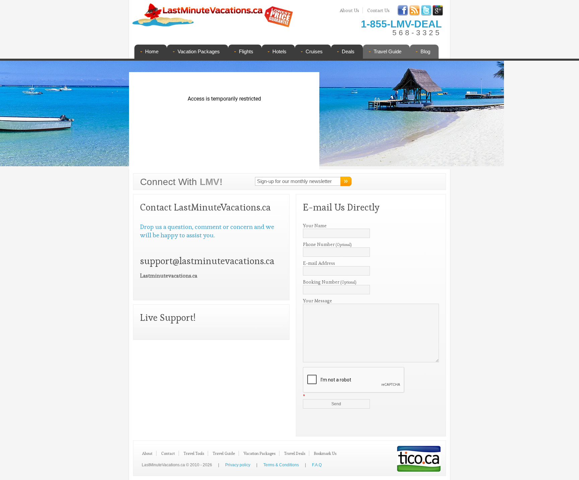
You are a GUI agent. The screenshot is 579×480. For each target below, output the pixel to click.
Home (151, 51)
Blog (425, 51)
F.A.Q (317, 465)
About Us (349, 10)
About (147, 453)
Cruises (314, 51)
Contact (168, 453)
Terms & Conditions (281, 465)
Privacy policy (237, 465)
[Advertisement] (382, 116)
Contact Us (378, 10)
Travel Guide (387, 51)
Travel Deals (294, 453)
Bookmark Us (325, 453)
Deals (348, 51)
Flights (246, 51)
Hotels (279, 51)
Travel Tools (194, 453)
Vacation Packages (199, 51)
